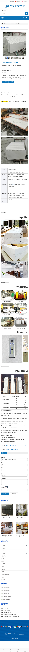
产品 (8, 24)
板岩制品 (4, 556)
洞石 (3, 566)
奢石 (3, 561)
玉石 (3, 577)
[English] (24, 1)
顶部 (25, 651)
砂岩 (3, 571)
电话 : (3, 467)
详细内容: (3, 478)
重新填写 (14, 494)
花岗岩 (3, 548)
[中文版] (17, 1)
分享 (4, 651)
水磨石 (3, 563)
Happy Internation (6, 599)
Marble (13, 184)
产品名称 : (4, 457)
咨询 (18, 651)
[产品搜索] (26, 13)
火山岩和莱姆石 (5, 574)
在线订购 (6, 81)
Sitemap (16, 638)
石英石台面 (17, 24)
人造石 (3, 553)
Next (25, 44)
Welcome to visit (5, 593)
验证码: (3, 487)
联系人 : (3, 462)
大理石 (3, 545)
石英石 (12, 24)
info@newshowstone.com (9, 11)
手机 (11, 651)
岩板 (3, 558)
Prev (4, 44)
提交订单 (5, 494)
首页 (5, 24)
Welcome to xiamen (6, 596)
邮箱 (12, 81)
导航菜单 (3, 18)
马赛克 (3, 579)
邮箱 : (3, 473)
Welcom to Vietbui (6, 587)
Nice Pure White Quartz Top (12, 449)
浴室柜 (3, 569)
